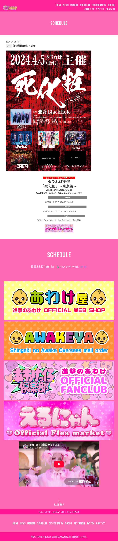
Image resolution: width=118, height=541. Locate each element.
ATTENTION (89, 9)
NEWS (66, 5)
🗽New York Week (72, 266)
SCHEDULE (85, 5)
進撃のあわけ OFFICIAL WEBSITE (53, 536)
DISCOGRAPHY (99, 5)
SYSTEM (100, 9)
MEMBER (74, 5)
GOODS (111, 5)
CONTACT (110, 9)
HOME (58, 5)
